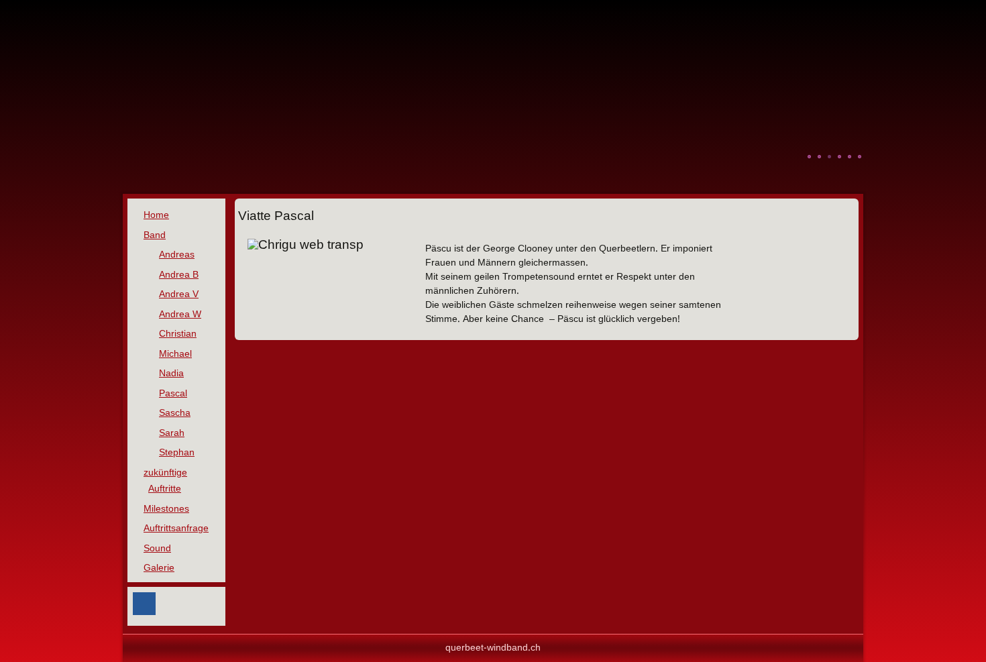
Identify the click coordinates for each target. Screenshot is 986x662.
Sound (157, 549)
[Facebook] (144, 604)
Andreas (177, 255)
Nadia (171, 374)
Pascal (173, 394)
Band (155, 235)
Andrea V (179, 294)
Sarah (171, 433)
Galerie (159, 568)
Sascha (174, 413)
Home (156, 215)
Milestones (166, 509)
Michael (175, 354)
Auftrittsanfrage (176, 528)
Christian (178, 334)
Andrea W (180, 315)
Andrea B (179, 275)
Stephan (177, 453)
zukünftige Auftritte (165, 481)
